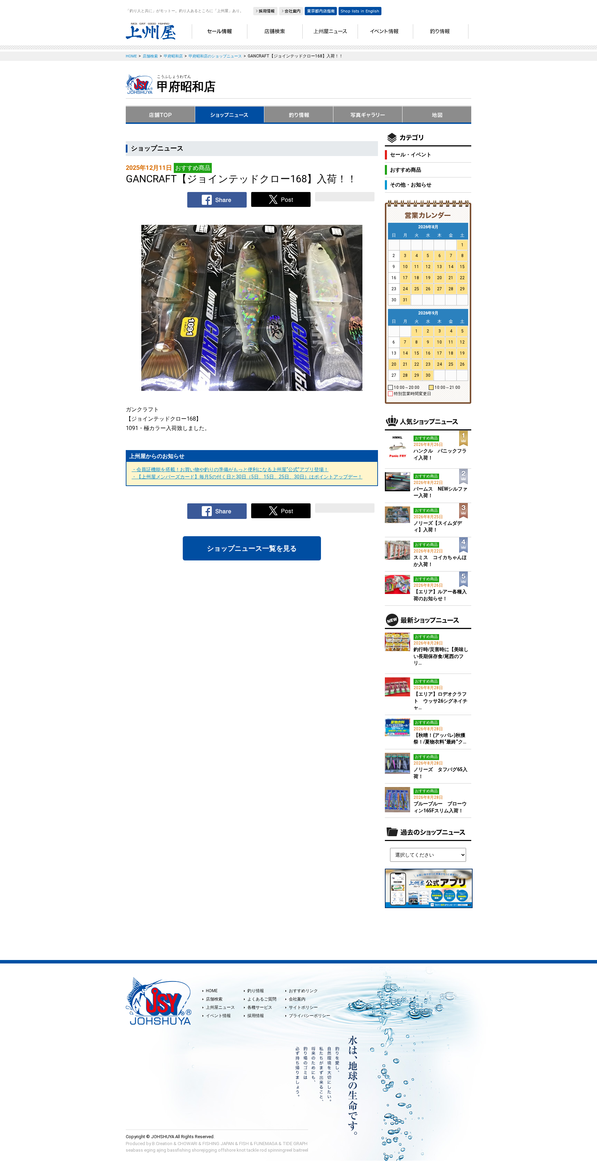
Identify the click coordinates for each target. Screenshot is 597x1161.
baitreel (300, 1150)
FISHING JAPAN (218, 1143)
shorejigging (204, 1150)
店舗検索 (214, 999)
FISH (244, 1143)
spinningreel (280, 1150)
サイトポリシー (303, 1007)
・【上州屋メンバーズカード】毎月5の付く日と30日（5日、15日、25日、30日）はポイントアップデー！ (247, 476)
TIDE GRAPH (295, 1143)
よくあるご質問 (261, 999)
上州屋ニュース (220, 1007)
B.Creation (162, 1143)
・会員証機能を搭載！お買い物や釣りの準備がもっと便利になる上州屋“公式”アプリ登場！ (230, 469)
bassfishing (179, 1150)
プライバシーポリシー (309, 1015)
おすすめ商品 (405, 170)
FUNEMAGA (265, 1143)
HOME (212, 990)
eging (149, 1150)
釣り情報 (255, 990)
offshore (227, 1150)
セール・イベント (411, 155)
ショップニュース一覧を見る (252, 548)
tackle (253, 1150)
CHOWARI (187, 1143)
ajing (161, 1150)
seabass (134, 1150)
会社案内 (297, 999)
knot (241, 1150)
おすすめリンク (303, 990)
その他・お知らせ (411, 185)
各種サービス (259, 1007)
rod (263, 1150)
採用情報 (255, 1015)
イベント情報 (218, 1015)
